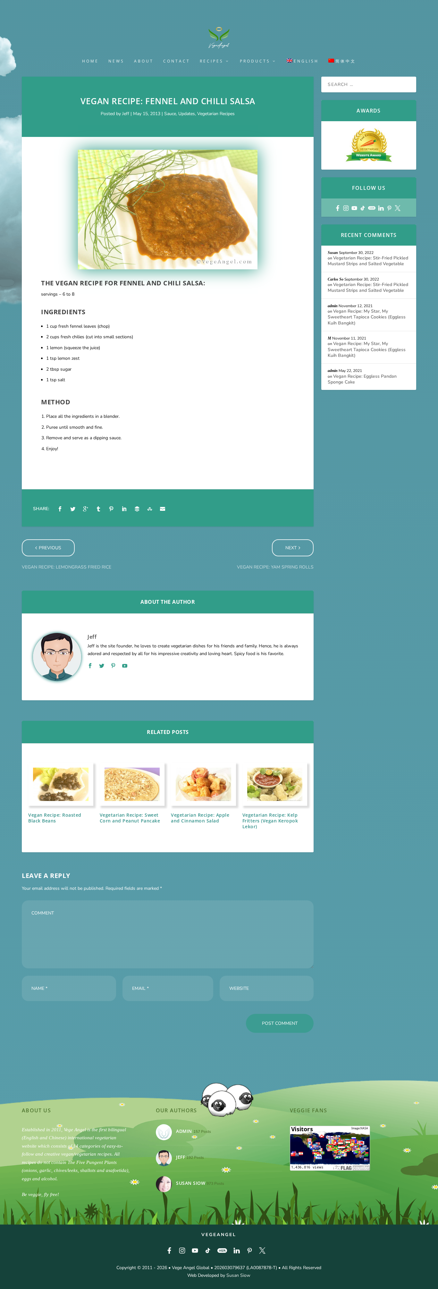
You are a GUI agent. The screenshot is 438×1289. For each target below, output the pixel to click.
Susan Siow (238, 1275)
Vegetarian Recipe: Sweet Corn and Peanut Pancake (130, 818)
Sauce (170, 114)
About (144, 61)
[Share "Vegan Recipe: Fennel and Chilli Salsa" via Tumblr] (98, 508)
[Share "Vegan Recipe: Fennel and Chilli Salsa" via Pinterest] (111, 508)
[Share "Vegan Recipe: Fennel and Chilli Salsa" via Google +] (85, 508)
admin (333, 306)
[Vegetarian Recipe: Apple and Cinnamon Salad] (203, 784)
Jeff (125, 114)
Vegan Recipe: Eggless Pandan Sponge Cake (362, 379)
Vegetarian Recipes (216, 114)
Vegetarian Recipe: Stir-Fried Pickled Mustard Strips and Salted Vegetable (368, 261)
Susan (333, 252)
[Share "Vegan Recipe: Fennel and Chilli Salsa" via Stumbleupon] (149, 508)
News (116, 61)
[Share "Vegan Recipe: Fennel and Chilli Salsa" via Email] (162, 508)
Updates (186, 114)
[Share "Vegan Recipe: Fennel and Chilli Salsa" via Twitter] (72, 508)
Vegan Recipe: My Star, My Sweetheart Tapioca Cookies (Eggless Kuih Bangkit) (367, 317)
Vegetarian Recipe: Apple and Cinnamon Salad (200, 818)
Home (90, 61)
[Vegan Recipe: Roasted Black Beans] (60, 784)
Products (255, 61)
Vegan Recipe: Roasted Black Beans (54, 818)
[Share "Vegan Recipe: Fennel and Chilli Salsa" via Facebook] (60, 508)
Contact (176, 61)
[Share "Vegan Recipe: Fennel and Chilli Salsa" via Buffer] (137, 508)
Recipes (211, 61)
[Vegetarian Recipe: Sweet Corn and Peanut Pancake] (132, 784)
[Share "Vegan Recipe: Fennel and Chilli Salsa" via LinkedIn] (124, 508)
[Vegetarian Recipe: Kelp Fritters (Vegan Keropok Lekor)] (275, 784)
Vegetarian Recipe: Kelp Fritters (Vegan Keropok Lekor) (270, 821)
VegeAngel (218, 1235)
